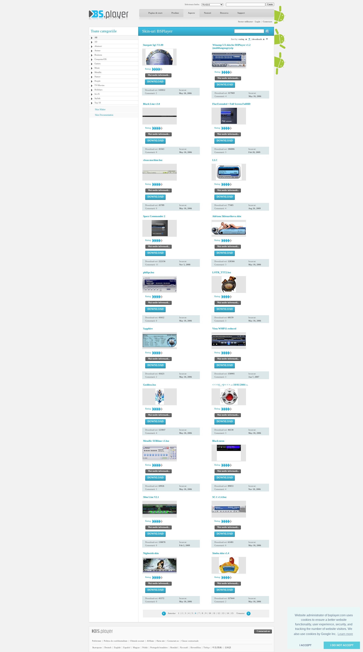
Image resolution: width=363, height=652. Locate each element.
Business (98, 55)
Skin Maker (100, 109)
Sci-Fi (97, 94)
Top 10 (98, 103)
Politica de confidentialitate (115, 641)
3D (96, 42)
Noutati (207, 13)
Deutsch (107, 647)
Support (241, 13)
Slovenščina (195, 647)
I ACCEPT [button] (305, 645)
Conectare (267, 21)
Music (97, 68)
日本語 (228, 647)
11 (214, 613)
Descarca (224, 13)
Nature (97, 76)
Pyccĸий (184, 647)
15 (232, 613)
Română (174, 647)
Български (97, 647)
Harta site (161, 641)
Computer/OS (100, 59)
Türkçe (206, 647)
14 (228, 613)
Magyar (136, 647)
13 (223, 613)
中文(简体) (217, 647)
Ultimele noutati (137, 641)
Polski (145, 647)
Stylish (97, 98)
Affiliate (150, 641)
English (117, 647)
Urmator (241, 613)
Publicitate (96, 641)
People (97, 81)
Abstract (98, 46)
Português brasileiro (159, 647)
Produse (175, 13)
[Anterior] (163, 613)
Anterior (172, 613)
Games (97, 63)
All (96, 37)
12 (219, 613)
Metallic (98, 72)
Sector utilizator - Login (249, 21)
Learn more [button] (345, 634)
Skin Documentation (104, 115)
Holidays (98, 89)
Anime (97, 50)
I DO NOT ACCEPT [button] (342, 645)
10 (210, 613)
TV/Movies (99, 85)
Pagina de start (155, 13)
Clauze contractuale (190, 641)
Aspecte (191, 13)
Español (126, 647)
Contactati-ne (173, 641)
